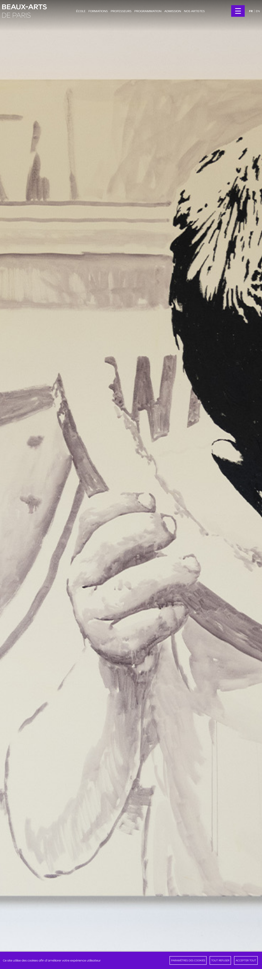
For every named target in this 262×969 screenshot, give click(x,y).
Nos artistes (194, 11)
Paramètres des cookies (188, 960)
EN (258, 11)
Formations (98, 11)
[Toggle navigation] (238, 11)
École (81, 11)
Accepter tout (246, 960)
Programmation (147, 11)
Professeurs (121, 11)
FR (251, 11)
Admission (172, 11)
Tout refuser (220, 960)
